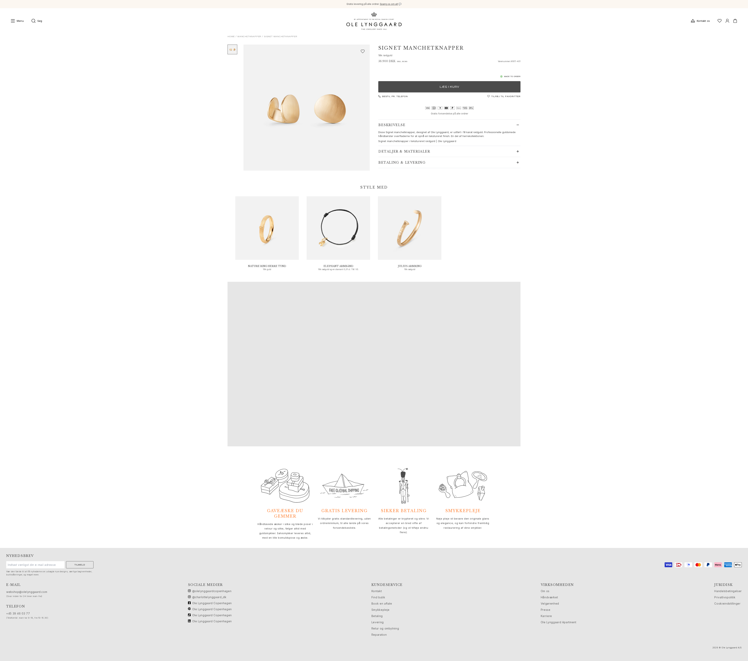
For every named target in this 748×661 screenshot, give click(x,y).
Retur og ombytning (385, 628)
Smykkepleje (380, 609)
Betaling (377, 616)
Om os (545, 591)
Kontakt (376, 591)
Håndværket (549, 597)
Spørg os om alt (389, 4)
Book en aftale (381, 603)
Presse (545, 609)
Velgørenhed (550, 603)
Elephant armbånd (338, 266)
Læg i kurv (449, 87)
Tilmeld (79, 565)
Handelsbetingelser (728, 591)
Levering (377, 622)
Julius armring (410, 266)
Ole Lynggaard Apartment (558, 622)
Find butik (378, 597)
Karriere (546, 616)
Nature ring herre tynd (267, 266)
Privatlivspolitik (724, 597)
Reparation (379, 634)
